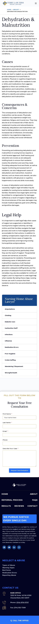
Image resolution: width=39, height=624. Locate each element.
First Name (7, 414)
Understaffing (10, 360)
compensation (13, 540)
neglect (15, 529)
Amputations (10, 309)
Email (5, 431)
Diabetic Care (10, 322)
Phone (5, 440)
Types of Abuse (8, 565)
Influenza (8, 341)
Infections (9, 334)
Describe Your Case (10, 448)
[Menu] (36, 3)
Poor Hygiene (10, 354)
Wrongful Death (11, 373)
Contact (15, 542)
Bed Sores (6, 570)
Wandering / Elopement (14, 366)
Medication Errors (12, 347)
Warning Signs (8, 568)
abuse (34, 536)
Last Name (7, 422)
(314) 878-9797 (22, 602)
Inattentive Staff (11, 328)
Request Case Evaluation (19, 470)
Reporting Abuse (9, 575)
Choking (8, 315)
